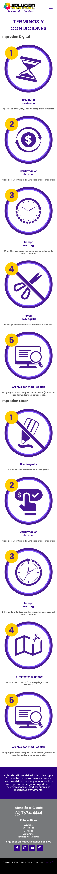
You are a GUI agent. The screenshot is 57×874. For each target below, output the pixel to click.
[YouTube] (32, 848)
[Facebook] (17, 848)
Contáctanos (28, 834)
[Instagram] (25, 848)
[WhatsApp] (40, 848)
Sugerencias (28, 828)
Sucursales (28, 825)
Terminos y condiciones (28, 837)
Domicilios (28, 831)
